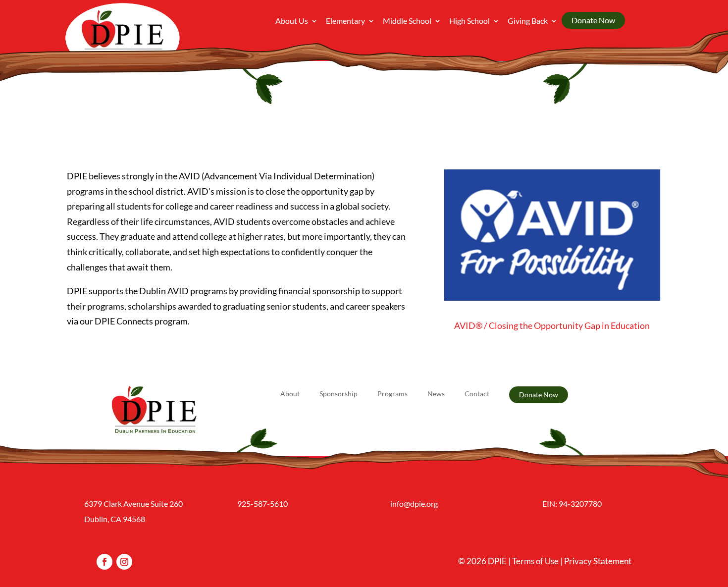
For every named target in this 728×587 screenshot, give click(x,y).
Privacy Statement (597, 561)
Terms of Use (535, 561)
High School (469, 21)
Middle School (407, 21)
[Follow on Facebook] (104, 562)
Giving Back (528, 21)
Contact (477, 394)
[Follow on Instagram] (124, 562)
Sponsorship (338, 394)
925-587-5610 (262, 503)
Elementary (345, 21)
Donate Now (593, 20)
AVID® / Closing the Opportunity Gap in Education (552, 325)
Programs (392, 394)
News (436, 394)
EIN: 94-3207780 (572, 503)
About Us (291, 21)
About (290, 394)
